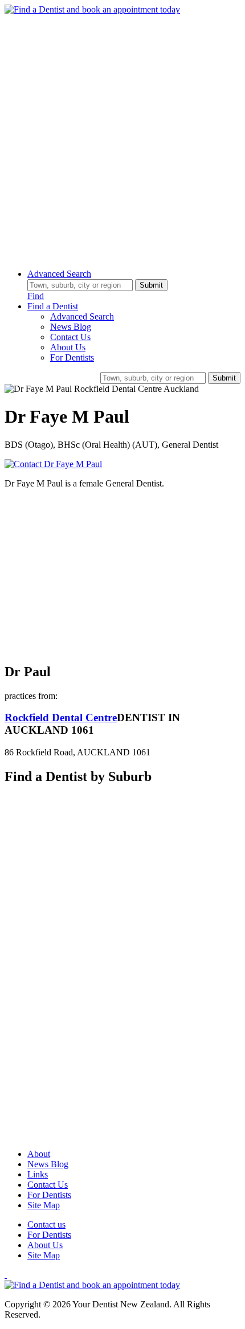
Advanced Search (59, 274)
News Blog (70, 327)
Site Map (43, 1205)
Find (35, 296)
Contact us (46, 1224)
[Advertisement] (122, 137)
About (38, 1154)
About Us (67, 347)
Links (37, 1174)
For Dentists (72, 357)
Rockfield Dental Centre (61, 717)
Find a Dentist (52, 306)
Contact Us (70, 337)
